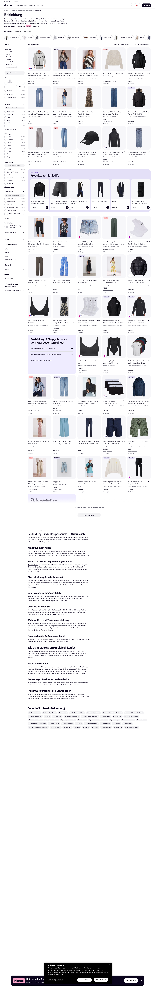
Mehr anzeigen (62, 23)
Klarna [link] (6, 10)
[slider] (6, 83)
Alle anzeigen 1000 (10, 129)
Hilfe (42, 5)
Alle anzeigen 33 (9, 187)
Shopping (32, 5)
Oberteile (8, 59)
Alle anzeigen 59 (9, 218)
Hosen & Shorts (10, 52)
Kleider (8, 54)
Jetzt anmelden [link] (131, 980)
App (38, 5)
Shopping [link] (13, 10)
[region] (78, 973)
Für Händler (15, 1)
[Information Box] (40, 45)
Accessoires (9, 64)
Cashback (55, 655)
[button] (137, 5)
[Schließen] (109, 965)
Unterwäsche (10, 62)
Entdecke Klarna (22, 5)
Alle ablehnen (84, 980)
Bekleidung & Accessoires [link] (25, 10)
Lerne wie (35, 26)
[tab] (8, 31)
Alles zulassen (101, 980)
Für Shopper (7, 1)
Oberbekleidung (10, 57)
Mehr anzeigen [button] (89, 515)
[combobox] (122, 44)
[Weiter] (148, 38)
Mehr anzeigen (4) (11, 67)
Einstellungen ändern (55, 980)
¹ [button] (108, 121)
